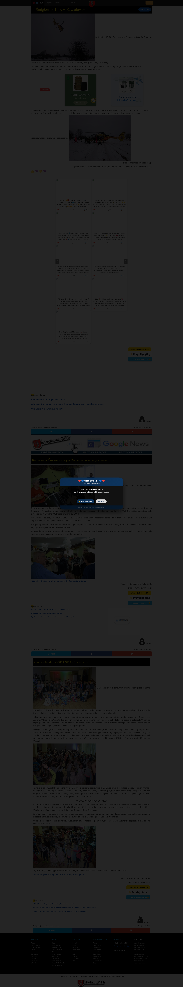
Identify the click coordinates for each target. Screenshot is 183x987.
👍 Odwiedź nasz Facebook (85, 501)
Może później (101, 501)
